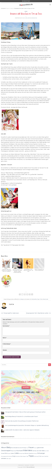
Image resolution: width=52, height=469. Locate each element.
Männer (27, 453)
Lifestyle (11, 8)
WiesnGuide (45, 299)
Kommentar (6, 326)
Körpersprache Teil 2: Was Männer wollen (37, 313)
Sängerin (24, 456)
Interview (27, 450)
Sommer (18, 456)
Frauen (31, 447)
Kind (48, 450)
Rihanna (35, 453)
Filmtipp (24, 447)
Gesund (35, 447)
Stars (21, 456)
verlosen (3, 458)
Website (5, 350)
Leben (12, 453)
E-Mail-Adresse (7, 344)
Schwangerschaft (4, 456)
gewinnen (40, 447)
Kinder (2, 453)
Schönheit (10, 456)
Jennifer (39, 450)
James (34, 450)
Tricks (41, 299)
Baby (8, 447)
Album (3, 447)
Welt (7, 458)
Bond (12, 447)
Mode (23, 453)
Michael (20, 453)
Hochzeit (19, 450)
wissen (10, 458)
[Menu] (50, 4)
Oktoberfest (34, 299)
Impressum (27, 465)
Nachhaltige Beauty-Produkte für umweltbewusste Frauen (21, 416)
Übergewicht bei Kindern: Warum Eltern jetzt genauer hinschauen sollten (25, 412)
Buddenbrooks (18, 447)
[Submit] (49, 364)
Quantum (31, 453)
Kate (43, 450)
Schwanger (41, 453)
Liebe (16, 453)
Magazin (7, 8)
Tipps (38, 299)
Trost (40, 456)
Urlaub (43, 456)
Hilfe (15, 450)
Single (14, 456)
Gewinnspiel (6, 450)
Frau (27, 447)
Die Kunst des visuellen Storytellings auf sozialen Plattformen (22, 421)
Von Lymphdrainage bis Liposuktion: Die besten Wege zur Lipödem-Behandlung (27, 425)
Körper (9, 453)
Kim (45, 450)
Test (27, 456)
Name (4, 337)
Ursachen (46, 456)
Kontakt (32, 465)
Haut (12, 450)
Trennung (36, 456)
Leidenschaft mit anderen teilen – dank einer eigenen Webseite (22, 430)
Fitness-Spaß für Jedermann (11, 313)
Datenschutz (21, 465)
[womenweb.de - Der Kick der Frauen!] (26, 4)
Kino (6, 453)
